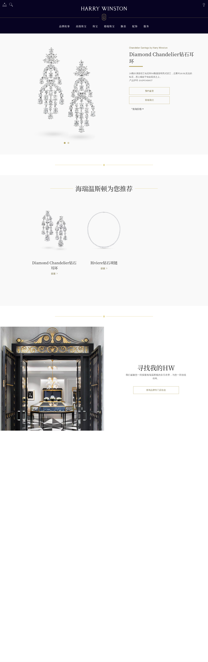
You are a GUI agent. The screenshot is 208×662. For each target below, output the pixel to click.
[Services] (4, 5)
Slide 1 (68, 143)
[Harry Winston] (104, 9)
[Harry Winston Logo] (104, 17)
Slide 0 (65, 143)
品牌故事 (64, 26)
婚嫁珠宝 (109, 26)
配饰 (134, 26)
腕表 (123, 26)
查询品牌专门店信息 (156, 390)
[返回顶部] (202, 656)
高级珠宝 (81, 26)
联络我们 (149, 100)
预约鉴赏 (149, 91)
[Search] (11, 5)
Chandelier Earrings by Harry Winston (148, 47)
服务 (146, 26)
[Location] (204, 4)
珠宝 (95, 26)
